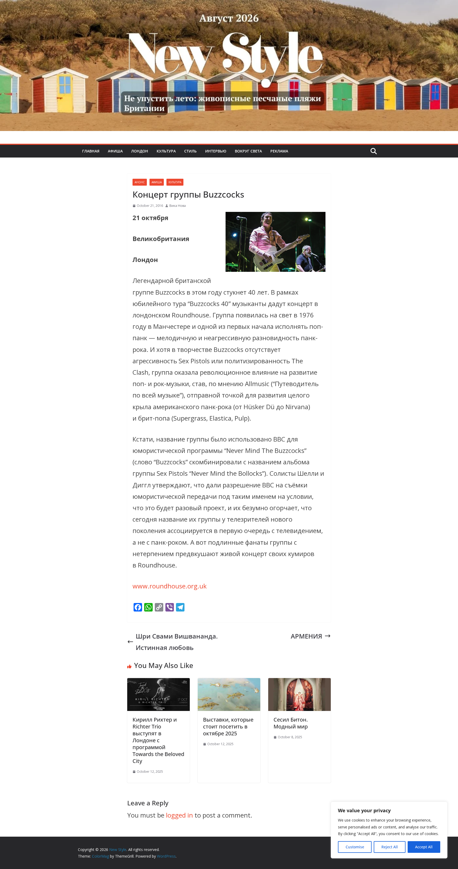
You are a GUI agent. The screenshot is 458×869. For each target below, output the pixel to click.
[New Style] (229, 5)
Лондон (139, 151)
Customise (355, 846)
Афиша (115, 151)
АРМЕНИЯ (306, 636)
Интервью (215, 151)
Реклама (279, 151)
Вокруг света (248, 151)
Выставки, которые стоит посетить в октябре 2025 (228, 726)
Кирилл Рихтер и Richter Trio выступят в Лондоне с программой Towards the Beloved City (158, 740)
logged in (179, 815)
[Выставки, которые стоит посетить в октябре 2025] (229, 683)
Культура (166, 151)
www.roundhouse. (170, 586)
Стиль (190, 151)
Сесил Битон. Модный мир (291, 723)
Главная (90, 151)
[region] (389, 830)
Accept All (424, 846)
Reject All (389, 846)
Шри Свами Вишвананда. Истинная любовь (177, 642)
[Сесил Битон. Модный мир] (299, 683)
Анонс (140, 182)
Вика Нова (177, 205)
